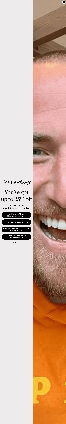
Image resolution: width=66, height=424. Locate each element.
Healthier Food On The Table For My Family (16, 229)
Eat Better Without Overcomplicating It (16, 215)
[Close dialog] (64, 2)
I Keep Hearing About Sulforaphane (16, 236)
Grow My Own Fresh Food (17, 222)
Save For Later (16, 243)
